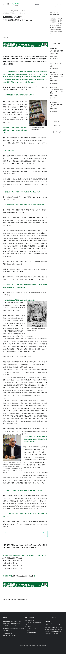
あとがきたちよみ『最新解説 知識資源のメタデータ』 (56, 104)
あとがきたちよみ (31, 628)
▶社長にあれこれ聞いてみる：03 (12, 563)
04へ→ (44, 534)
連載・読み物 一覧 (29, 620)
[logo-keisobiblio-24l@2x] (12, 3)
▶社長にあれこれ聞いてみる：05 (12, 568)
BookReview (30, 630)
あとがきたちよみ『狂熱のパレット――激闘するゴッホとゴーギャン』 (56, 75)
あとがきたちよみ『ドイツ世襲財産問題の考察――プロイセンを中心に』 (56, 90)
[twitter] (56, 132)
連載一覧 (56, 121)
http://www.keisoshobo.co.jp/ (53, 624)
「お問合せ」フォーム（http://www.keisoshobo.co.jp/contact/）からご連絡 (14, 628)
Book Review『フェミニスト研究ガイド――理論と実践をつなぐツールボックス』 (56, 50)
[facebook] (53, 132)
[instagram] (59, 132)
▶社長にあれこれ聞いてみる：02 (12, 560)
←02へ (5, 534)
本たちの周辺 (12, 599)
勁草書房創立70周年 (21, 599)
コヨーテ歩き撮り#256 (56, 63)
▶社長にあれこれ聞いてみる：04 (12, 565)
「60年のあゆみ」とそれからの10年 (22, 576)
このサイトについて (8, 633)
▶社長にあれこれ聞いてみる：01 (12, 558)
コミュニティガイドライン (9, 635)
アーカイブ (57, 125)
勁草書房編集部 (54, 14)
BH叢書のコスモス (31, 632)
